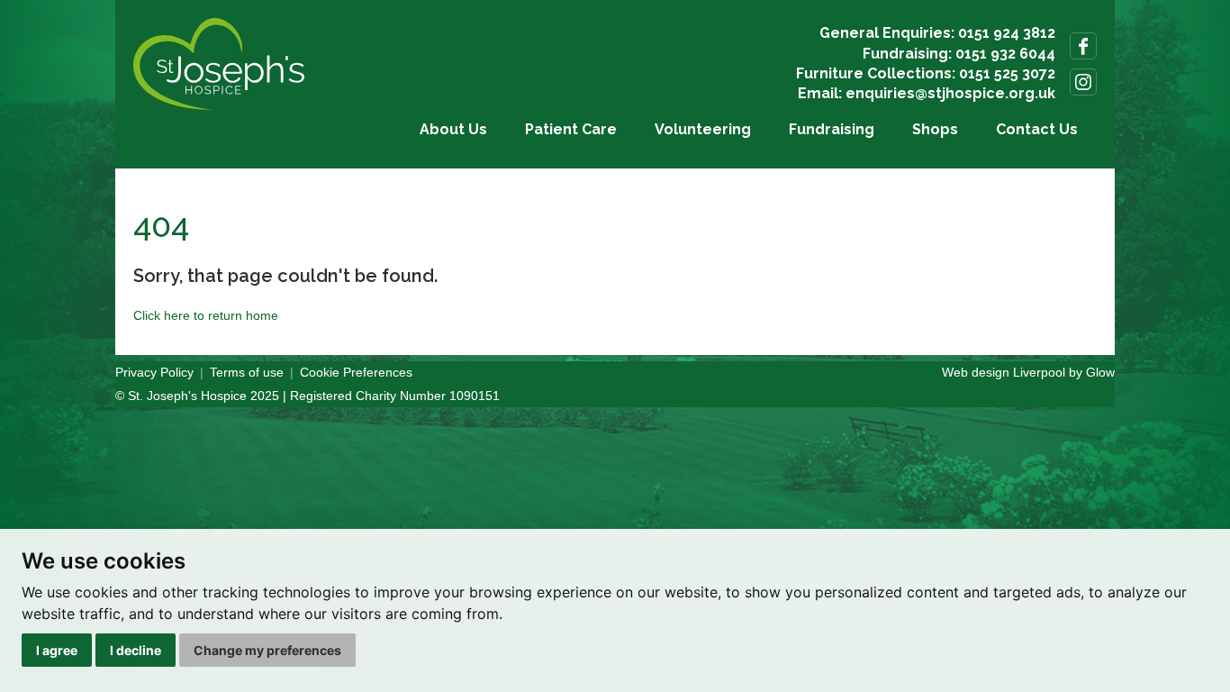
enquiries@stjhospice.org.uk (950, 93)
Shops (935, 129)
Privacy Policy (154, 372)
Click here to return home (205, 315)
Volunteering (703, 129)
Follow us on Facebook (1083, 45)
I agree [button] (56, 650)
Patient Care (571, 129)
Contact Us (1037, 129)
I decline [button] (135, 650)
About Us (453, 129)
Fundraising (831, 129)
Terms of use (247, 372)
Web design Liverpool (1003, 372)
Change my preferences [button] (267, 650)
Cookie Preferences (356, 372)
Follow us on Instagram (1083, 82)
